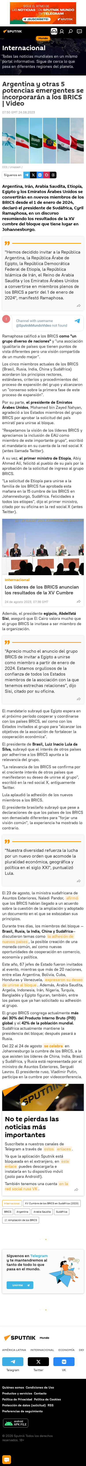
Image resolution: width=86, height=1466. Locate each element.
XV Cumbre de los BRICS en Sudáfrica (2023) (52, 1203)
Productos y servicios (17, 1393)
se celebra (53, 1045)
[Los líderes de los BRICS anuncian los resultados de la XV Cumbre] (43, 547)
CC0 (4, 167)
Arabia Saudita (42, 1211)
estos (49, 1148)
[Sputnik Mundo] (13, 33)
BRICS (7, 1211)
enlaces (64, 1148)
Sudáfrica (61, 1211)
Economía (66, 1350)
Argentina (22, 1211)
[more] (78, 305)
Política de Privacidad (17, 1399)
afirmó (72, 898)
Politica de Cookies (47, 1399)
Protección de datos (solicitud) (24, 1405)
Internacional (17, 580)
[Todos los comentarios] (6, 1459)
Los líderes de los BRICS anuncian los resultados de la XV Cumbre (42, 589)
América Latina (14, 1350)
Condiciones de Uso (40, 1387)
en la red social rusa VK (37, 1186)
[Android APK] (16, 1424)
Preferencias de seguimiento (22, 1411)
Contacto (40, 1393)
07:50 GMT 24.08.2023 (18, 112)
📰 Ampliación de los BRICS (20, 1220)
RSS (51, 1405)
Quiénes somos (13, 1387)
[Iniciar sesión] (61, 31)
